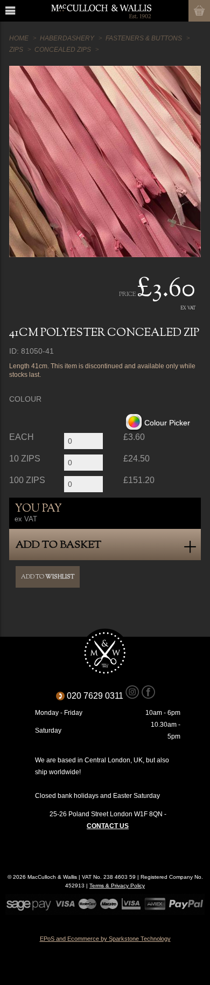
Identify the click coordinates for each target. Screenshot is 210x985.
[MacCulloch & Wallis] (100, 11)
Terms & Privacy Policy (117, 885)
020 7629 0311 (98, 695)
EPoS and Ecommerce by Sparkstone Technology (105, 938)
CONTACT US (108, 826)
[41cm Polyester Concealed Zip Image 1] (104, 161)
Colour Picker (167, 423)
